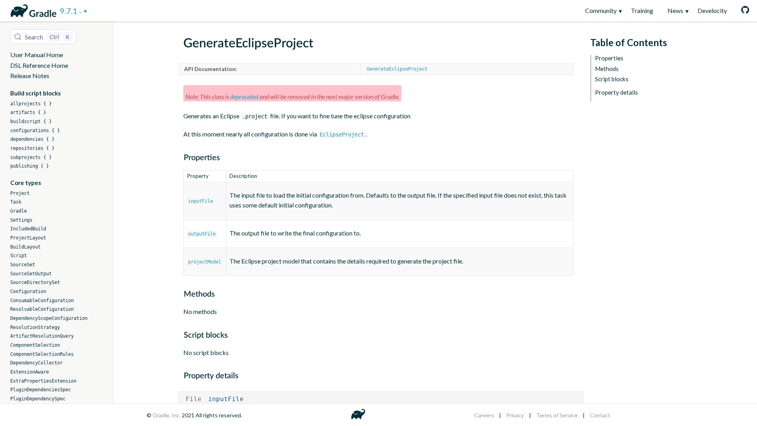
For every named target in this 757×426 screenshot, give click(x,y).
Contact (600, 415)
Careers (484, 415)
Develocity (712, 10)
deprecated (244, 96)
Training (642, 10)
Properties (609, 58)
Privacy (515, 415)
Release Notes (29, 75)
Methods (607, 69)
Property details (616, 92)
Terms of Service (557, 415)
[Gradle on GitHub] (741, 10)
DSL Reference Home (39, 65)
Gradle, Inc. (167, 415)
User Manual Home (36, 54)
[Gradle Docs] (32, 9)
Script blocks (611, 79)
